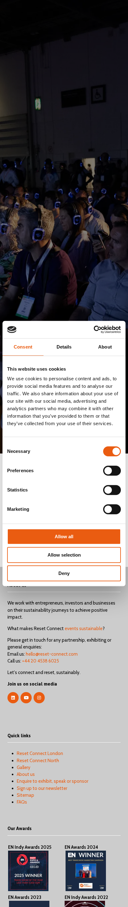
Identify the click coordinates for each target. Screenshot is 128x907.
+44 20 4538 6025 (40, 661)
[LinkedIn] (13, 697)
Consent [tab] (23, 346)
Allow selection (64, 555)
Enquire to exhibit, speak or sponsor (52, 781)
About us (26, 774)
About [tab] (105, 346)
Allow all (64, 536)
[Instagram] (39, 697)
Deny (64, 573)
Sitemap (25, 795)
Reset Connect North (38, 760)
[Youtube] (26, 697)
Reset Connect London (40, 753)
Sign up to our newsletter (42, 788)
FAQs (22, 802)
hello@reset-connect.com (52, 654)
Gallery (23, 767)
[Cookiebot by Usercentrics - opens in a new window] (93, 329)
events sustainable (84, 628)
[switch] (112, 471)
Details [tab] (64, 346)
